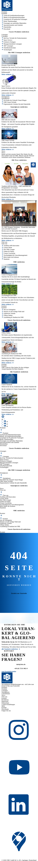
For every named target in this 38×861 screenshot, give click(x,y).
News (3, 695)
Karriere (4, 698)
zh (7, 421)
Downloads (5, 709)
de (7, 426)
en (7, 424)
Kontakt (4, 707)
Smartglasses (5, 692)
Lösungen (5, 690)
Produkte (4, 689)
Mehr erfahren (6, 74)
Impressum (5, 701)
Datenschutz (5, 703)
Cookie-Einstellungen (8, 704)
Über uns (4, 697)
